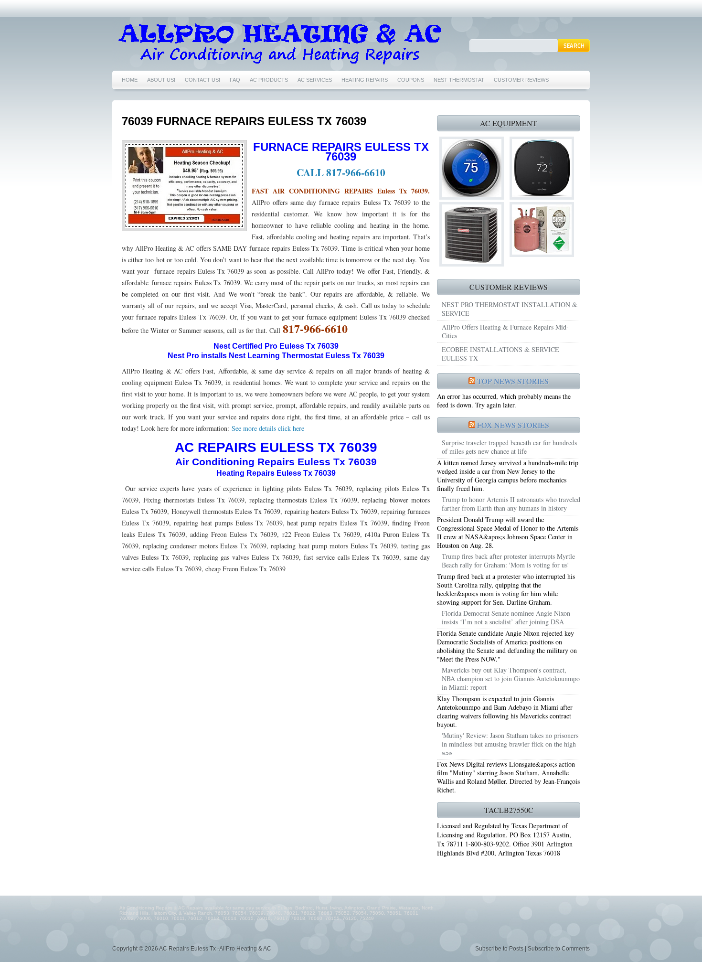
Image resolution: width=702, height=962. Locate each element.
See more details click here (266, 428)
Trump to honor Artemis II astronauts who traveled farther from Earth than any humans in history (511, 504)
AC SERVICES (315, 80)
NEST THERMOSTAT (459, 80)
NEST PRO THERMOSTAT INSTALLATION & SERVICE (509, 309)
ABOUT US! (161, 80)
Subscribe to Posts (499, 948)
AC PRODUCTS (269, 80)
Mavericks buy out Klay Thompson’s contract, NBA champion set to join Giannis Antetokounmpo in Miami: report (511, 678)
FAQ (235, 80)
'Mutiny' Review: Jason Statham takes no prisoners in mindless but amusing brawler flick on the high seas (510, 744)
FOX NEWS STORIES (513, 425)
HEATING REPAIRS (364, 80)
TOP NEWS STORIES (513, 381)
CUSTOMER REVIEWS (521, 80)
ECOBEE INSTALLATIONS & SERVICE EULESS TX (500, 354)
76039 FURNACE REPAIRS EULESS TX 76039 (244, 121)
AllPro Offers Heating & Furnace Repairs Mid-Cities (505, 331)
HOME (130, 80)
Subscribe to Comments (559, 948)
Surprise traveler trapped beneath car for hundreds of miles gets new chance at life (509, 447)
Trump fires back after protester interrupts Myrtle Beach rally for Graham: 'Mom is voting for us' (508, 560)
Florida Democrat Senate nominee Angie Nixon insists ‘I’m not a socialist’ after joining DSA (506, 617)
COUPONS (410, 80)
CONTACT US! (202, 80)
